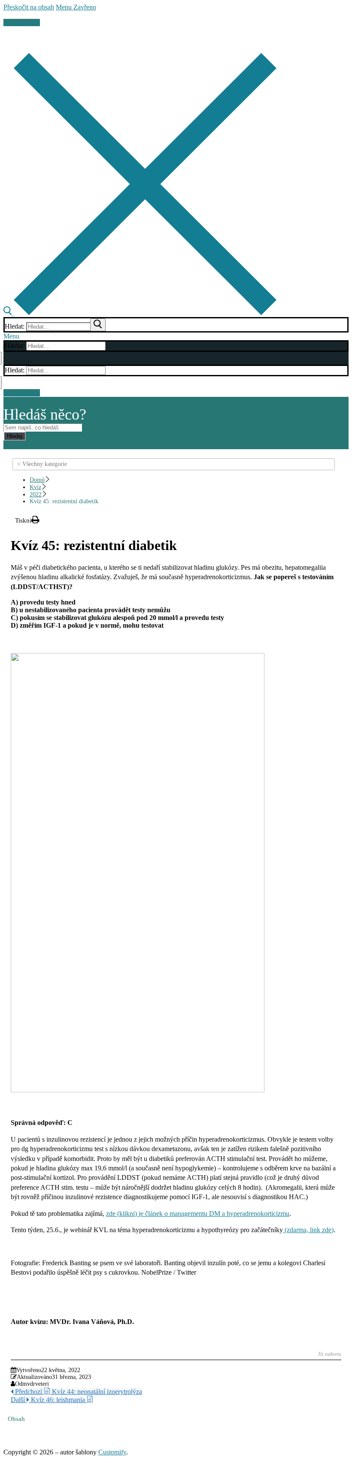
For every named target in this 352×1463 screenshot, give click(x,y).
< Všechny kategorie (42, 464)
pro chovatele (21, 22)
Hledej (14, 436)
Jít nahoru (329, 1354)
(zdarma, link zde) (308, 1229)
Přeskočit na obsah (28, 7)
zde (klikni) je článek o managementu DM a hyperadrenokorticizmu (197, 1213)
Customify (112, 1452)
